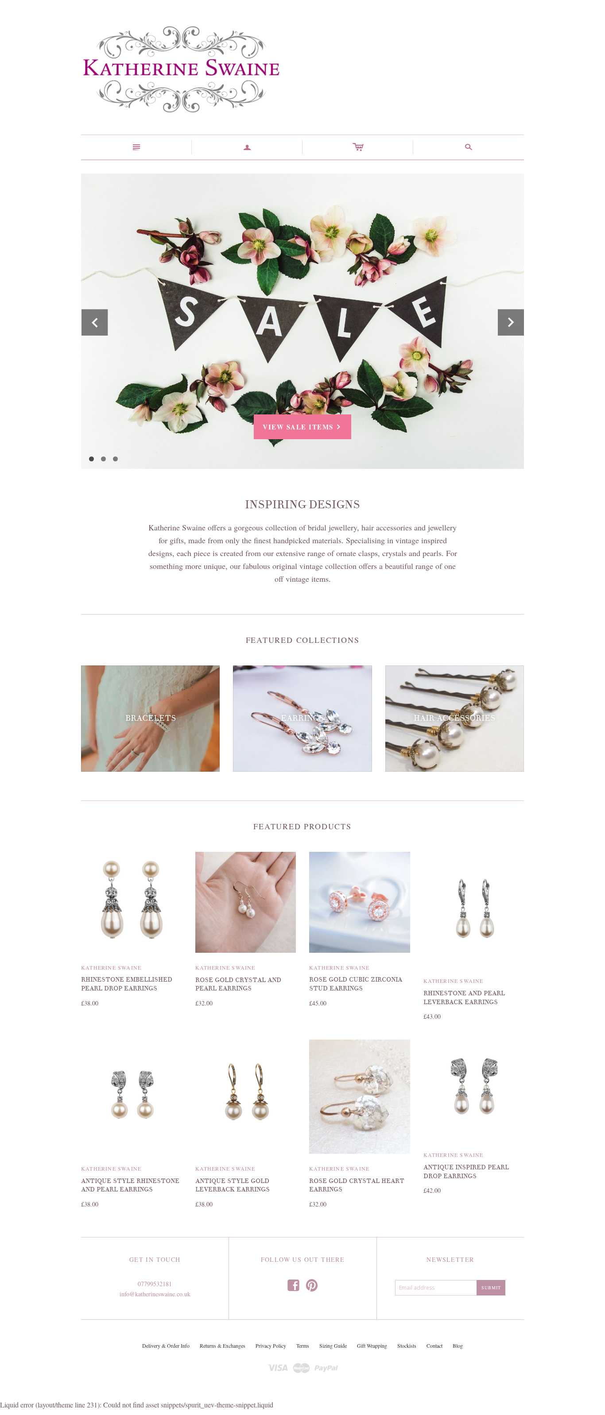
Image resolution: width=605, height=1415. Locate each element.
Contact (434, 1345)
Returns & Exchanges (222, 1345)
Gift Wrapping (372, 1345)
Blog (458, 1345)
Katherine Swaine (111, 967)
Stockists (406, 1345)
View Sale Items (302, 427)
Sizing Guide (333, 1345)
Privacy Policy (271, 1345)
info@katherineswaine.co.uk (155, 1294)
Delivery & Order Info (166, 1345)
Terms (302, 1345)
